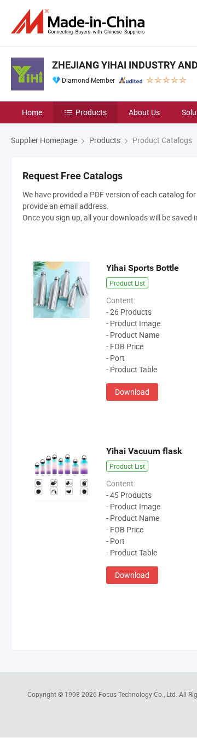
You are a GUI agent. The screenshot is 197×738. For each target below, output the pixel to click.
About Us (144, 112)
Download (132, 392)
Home (32, 112)
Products (91, 112)
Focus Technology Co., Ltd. (139, 694)
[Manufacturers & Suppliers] (80, 22)
